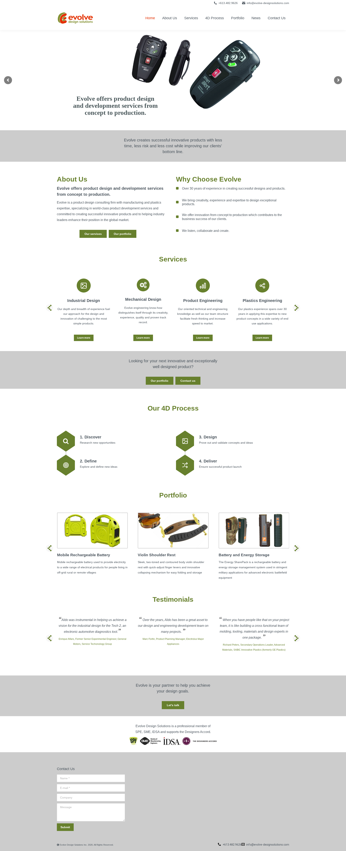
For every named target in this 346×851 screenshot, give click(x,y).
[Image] (92, 530)
